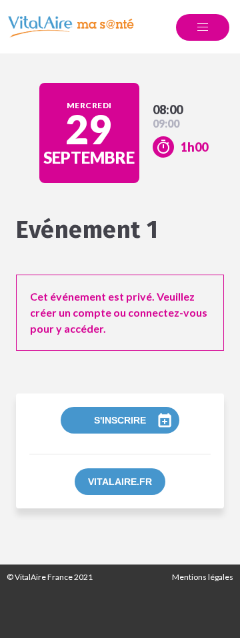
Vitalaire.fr (120, 481)
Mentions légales (202, 577)
